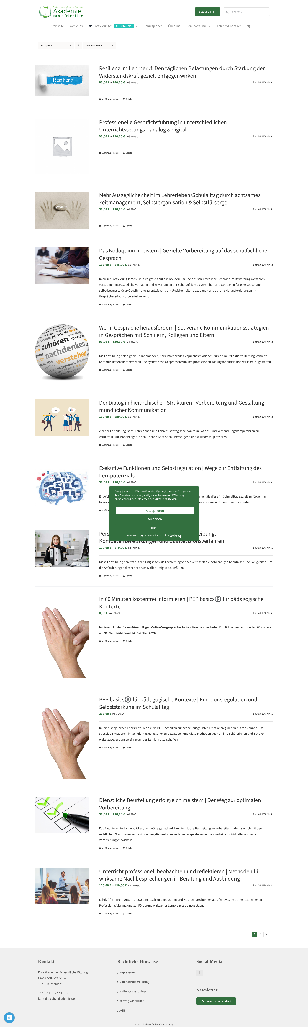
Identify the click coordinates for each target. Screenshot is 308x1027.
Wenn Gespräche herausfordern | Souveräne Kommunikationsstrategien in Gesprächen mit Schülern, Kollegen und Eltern (184, 331)
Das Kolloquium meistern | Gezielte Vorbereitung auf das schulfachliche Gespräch (183, 254)
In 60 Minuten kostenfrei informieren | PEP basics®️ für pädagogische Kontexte (181, 603)
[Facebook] (199, 973)
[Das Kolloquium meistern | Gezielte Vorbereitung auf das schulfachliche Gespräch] (62, 265)
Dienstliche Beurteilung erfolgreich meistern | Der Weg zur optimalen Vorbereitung (180, 804)
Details (129, 99)
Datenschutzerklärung (134, 982)
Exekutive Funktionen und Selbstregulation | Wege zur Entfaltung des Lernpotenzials (180, 472)
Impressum (127, 972)
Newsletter (207, 12)
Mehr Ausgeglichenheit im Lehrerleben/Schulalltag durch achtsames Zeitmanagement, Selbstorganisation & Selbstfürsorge (179, 199)
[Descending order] (78, 45)
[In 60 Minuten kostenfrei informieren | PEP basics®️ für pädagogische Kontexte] (62, 637)
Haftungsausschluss (133, 991)
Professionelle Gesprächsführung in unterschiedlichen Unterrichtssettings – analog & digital (163, 126)
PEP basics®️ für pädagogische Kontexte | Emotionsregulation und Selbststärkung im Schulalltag (178, 703)
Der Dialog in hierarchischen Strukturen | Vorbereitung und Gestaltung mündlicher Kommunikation (181, 406)
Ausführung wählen (111, 99)
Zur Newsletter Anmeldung (216, 1001)
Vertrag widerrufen (131, 1001)
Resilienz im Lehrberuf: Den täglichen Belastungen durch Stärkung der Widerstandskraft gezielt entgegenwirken (182, 72)
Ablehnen (155, 519)
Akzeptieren (155, 510)
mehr (155, 527)
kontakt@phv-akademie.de (56, 999)
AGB (122, 1010)
